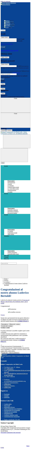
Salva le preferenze (14, 352)
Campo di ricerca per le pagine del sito (11, 261)
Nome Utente (20, 39)
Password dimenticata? (7, 44)
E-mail (19, 66)
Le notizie (7, 282)
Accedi (3, 30)
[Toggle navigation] (14, 155)
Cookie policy (8, 404)
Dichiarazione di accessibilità (12, 410)
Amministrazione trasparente (12, 416)
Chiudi (2, 84)
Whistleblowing (8, 413)
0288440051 (10, 369)
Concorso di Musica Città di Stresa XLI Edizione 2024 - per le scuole (15, 301)
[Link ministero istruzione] (8, 3)
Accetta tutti (6, 326)
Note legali (7, 405)
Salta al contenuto (5, 1)
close (2, 163)
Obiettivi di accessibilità (10, 412)
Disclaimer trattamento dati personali (10, 432)
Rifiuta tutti (15, 324)
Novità (6, 280)
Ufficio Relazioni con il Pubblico (13, 409)
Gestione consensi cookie (11, 415)
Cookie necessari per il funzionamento (11, 346)
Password (19, 41)
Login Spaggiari (16, 72)
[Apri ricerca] (16, 141)
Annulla (3, 130)
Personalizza (4, 324)
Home (5, 279)
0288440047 (7, 384)
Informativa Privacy (9, 407)
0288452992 (7, 387)
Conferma (9, 130)
